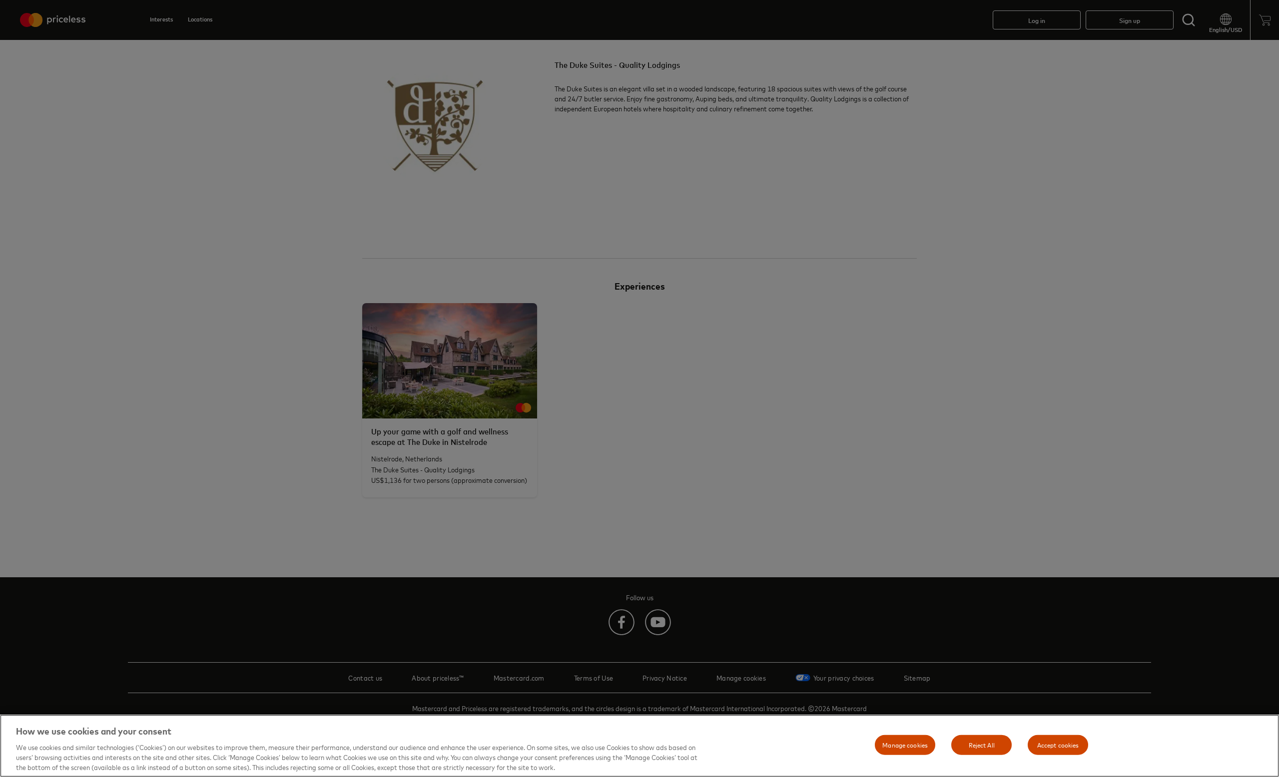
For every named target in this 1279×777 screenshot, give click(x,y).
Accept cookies (1058, 744)
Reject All (982, 744)
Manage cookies (905, 744)
